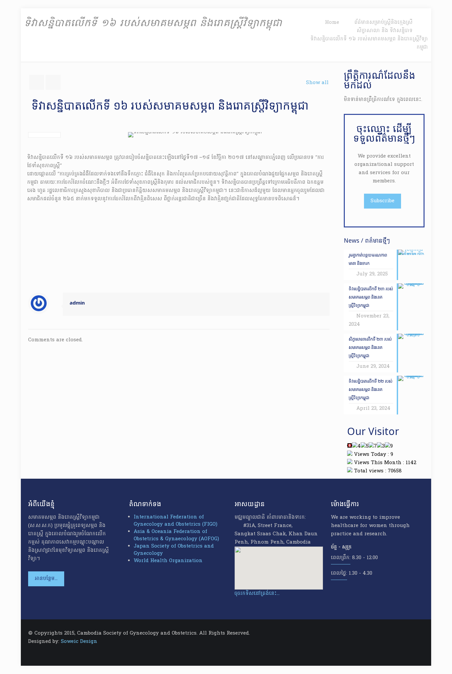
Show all (317, 82)
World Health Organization (168, 560)
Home (332, 22)
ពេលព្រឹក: (340, 557)
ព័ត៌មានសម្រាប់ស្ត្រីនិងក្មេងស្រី (383, 22)
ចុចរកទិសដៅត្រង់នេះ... (257, 593)
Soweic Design (79, 641)
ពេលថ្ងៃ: (339, 573)
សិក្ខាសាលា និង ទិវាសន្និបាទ (385, 30)
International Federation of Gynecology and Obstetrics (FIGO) (175, 520)
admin (77, 303)
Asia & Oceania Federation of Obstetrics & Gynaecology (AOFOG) (176, 535)
